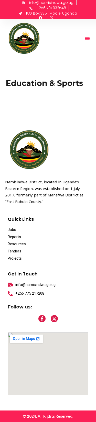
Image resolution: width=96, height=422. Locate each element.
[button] (87, 38)
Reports (14, 237)
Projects (15, 258)
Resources (17, 244)
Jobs (12, 229)
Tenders (14, 251)
